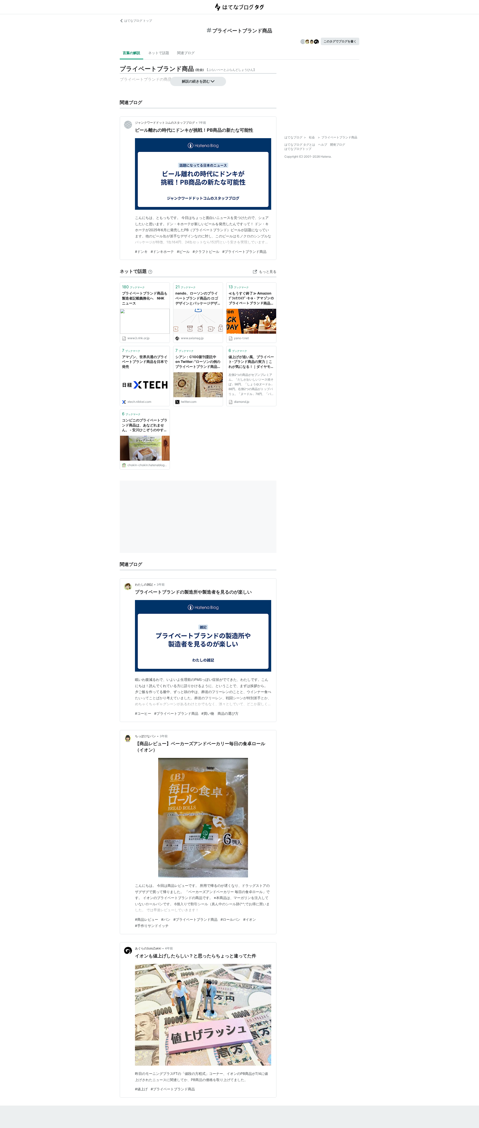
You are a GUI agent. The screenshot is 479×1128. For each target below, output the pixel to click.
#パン (165, 919)
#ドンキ (141, 251)
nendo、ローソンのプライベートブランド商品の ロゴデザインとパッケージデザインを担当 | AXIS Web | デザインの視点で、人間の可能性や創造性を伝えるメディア (198, 298)
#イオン (249, 919)
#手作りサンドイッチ (152, 925)
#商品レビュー (146, 919)
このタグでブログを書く (340, 41)
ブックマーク (133, 286)
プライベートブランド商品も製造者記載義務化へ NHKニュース (144, 298)
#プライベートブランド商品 (244, 251)
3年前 (161, 584)
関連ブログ (186, 53)
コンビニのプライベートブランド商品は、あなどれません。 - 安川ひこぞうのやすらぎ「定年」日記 (144, 425)
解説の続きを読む (196, 81)
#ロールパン (230, 919)
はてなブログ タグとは (299, 144)
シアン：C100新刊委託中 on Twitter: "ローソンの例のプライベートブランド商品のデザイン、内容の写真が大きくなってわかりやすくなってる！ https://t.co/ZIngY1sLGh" (198, 362)
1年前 (202, 122)
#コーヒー (143, 713)
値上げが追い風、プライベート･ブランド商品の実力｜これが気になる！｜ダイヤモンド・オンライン (251, 362)
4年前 (169, 948)
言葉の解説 (131, 53)
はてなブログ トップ (138, 20)
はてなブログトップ (297, 149)
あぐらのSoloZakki (148, 948)
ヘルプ (322, 144)
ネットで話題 (158, 53)
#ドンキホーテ (162, 251)
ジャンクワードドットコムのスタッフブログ (165, 122)
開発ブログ (337, 144)
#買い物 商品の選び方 (220, 713)
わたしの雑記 (144, 584)
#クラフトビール (206, 251)
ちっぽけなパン (145, 736)
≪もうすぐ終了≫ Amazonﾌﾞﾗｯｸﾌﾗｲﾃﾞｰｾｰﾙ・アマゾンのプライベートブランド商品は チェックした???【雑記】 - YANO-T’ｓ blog (251, 298)
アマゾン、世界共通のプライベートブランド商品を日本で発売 (144, 362)
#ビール (183, 251)
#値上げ (141, 1089)
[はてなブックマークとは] (150, 271)
